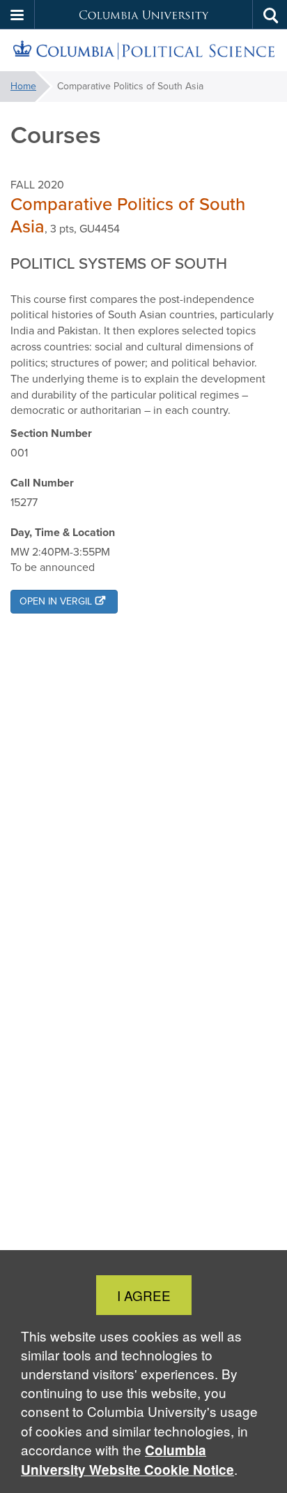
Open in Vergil (56, 601)
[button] (17, 14)
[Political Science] (143, 50)
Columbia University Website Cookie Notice (127, 1460)
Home (23, 86)
